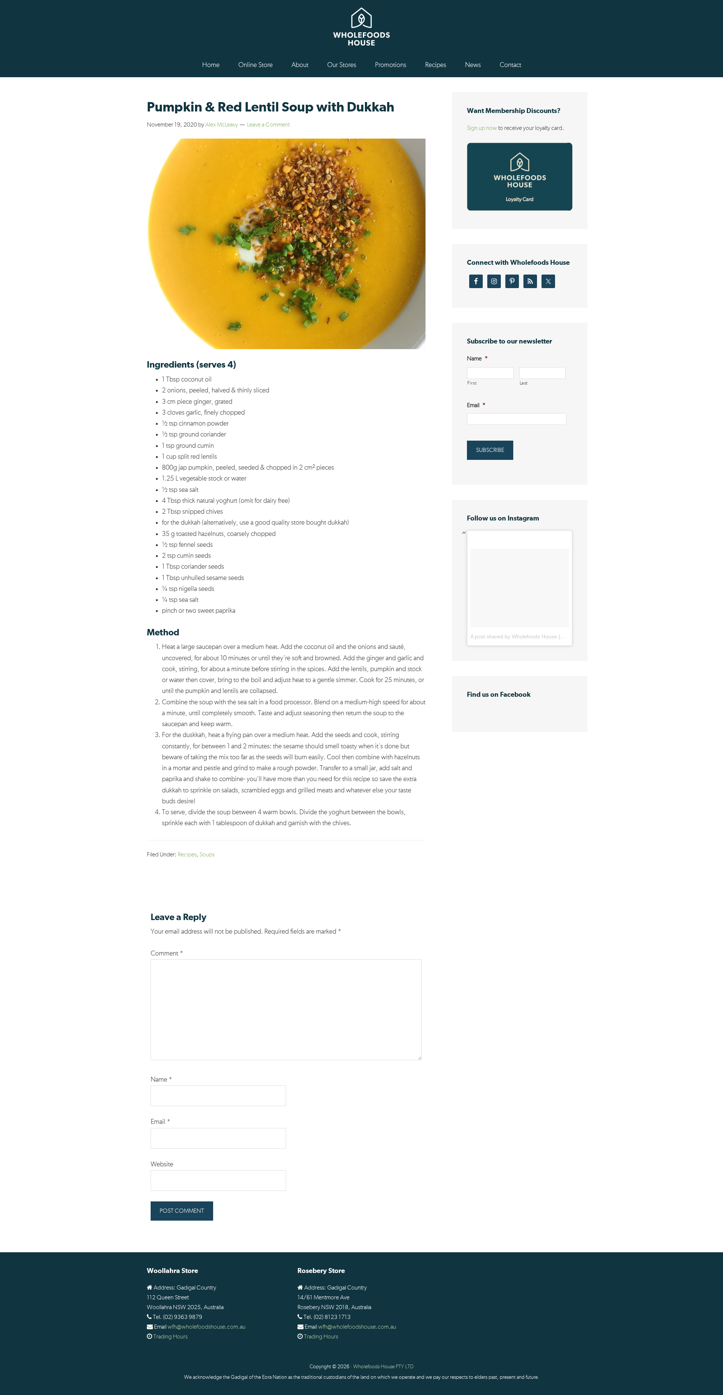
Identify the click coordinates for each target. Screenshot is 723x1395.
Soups (207, 855)
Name (161, 1079)
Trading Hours (170, 1337)
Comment (167, 953)
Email (160, 1122)
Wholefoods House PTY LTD (383, 1366)
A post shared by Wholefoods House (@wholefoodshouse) (539, 636)
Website (162, 1164)
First (472, 383)
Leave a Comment (268, 125)
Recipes (187, 855)
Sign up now (482, 128)
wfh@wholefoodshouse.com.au (207, 1327)
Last (524, 383)
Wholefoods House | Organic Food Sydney (361, 27)
